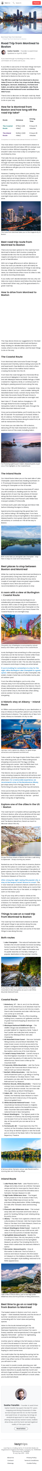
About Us (10, 1458)
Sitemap (10, 1463)
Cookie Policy (31, 1463)
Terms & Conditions (31, 1460)
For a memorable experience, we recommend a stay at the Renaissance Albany (19, 781)
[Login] (3, 3)
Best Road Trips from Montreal (11, 37)
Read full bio (21, 1429)
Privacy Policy (31, 1458)
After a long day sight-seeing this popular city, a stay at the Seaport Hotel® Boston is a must (20, 881)
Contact (10, 1460)
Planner (37, 3)
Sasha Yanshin (13, 51)
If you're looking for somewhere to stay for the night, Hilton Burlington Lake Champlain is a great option (21, 670)
